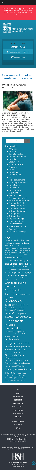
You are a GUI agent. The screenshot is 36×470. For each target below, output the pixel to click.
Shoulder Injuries (16, 221)
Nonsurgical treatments (19, 201)
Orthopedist (14, 216)
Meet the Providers (18, 396)
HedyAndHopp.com (18, 466)
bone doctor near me (17, 255)
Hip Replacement (17, 180)
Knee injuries (17, 267)
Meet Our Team (18, 400)
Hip (10, 177)
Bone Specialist (16, 154)
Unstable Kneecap (17, 232)
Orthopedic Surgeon (13, 332)
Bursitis (12, 159)
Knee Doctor (14, 185)
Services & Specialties (18, 407)
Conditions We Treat (18, 403)
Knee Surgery (15, 190)
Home (18, 390)
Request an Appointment (18, 52)
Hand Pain (13, 172)
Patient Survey (19, 57)
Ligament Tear (15, 193)
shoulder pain (19, 369)
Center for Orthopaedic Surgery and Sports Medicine (16, 260)
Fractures (13, 167)
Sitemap (18, 428)
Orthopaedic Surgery (19, 272)
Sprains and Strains (17, 226)
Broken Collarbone (17, 157)
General (12, 170)
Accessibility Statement (18, 421)
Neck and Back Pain (18, 198)
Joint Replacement (17, 182)
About (18, 393)
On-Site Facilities (18, 410)
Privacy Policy (18, 425)
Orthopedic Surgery (18, 211)
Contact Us (18, 417)
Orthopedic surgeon (18, 208)
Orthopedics (14, 213)
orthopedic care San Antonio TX (13, 278)
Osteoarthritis (12, 366)
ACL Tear (13, 149)
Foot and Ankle (16, 164)
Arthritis (12, 151)
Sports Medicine (16, 224)
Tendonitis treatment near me (15, 380)
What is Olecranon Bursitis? (14, 86)
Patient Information (18, 413)
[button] (34, 463)
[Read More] (15, 131)
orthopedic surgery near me (13, 358)
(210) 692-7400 (18, 47)
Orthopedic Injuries (17, 206)
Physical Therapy (16, 219)
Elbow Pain (14, 162)
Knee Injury (14, 188)
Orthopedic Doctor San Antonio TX (18, 317)
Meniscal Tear (15, 195)
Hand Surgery (15, 175)
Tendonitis (13, 229)
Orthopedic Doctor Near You (14, 308)
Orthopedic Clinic (17, 203)
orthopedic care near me (16, 275)
